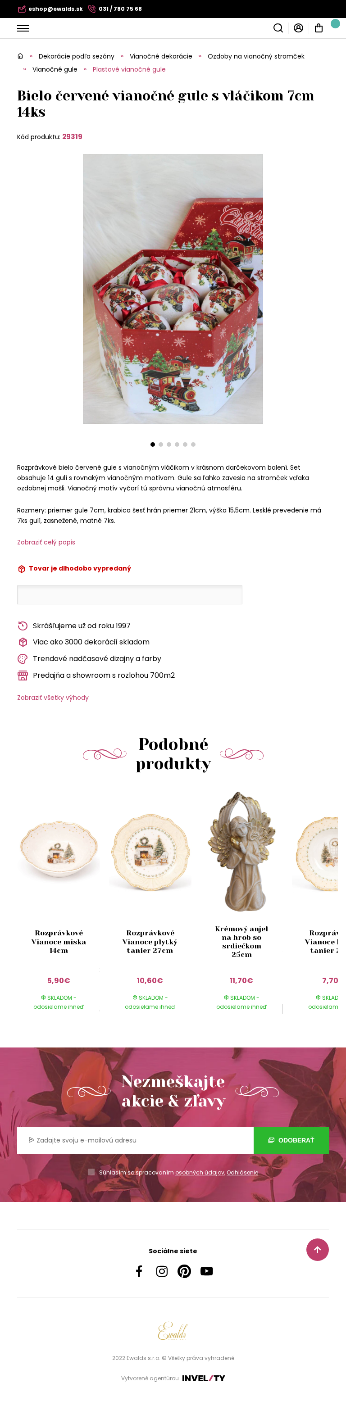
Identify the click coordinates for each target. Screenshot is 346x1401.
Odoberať (295, 1140)
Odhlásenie (242, 1172)
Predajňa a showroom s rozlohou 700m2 (104, 675)
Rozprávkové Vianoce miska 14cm (59, 941)
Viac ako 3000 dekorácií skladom (91, 642)
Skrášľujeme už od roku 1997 (82, 626)
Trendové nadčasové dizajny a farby (97, 658)
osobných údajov (199, 1172)
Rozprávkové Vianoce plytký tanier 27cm (150, 941)
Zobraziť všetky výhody (53, 697)
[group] (63, 908)
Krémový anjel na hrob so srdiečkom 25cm (241, 942)
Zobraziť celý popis (46, 542)
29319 (72, 136)
